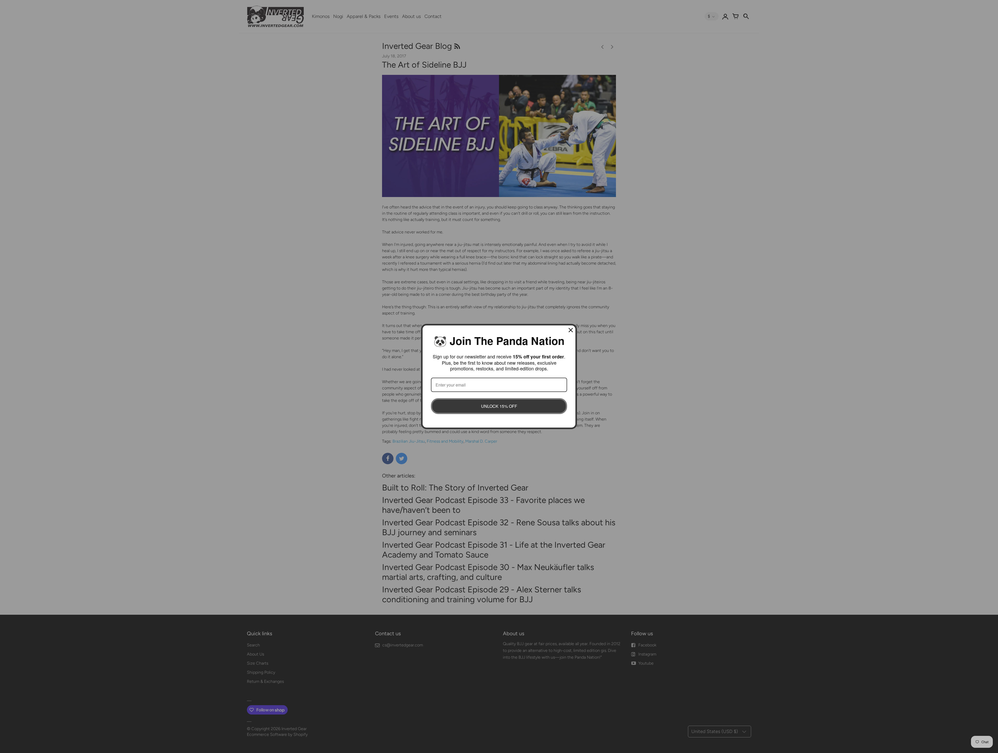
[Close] (570, 330)
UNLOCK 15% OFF (499, 406)
